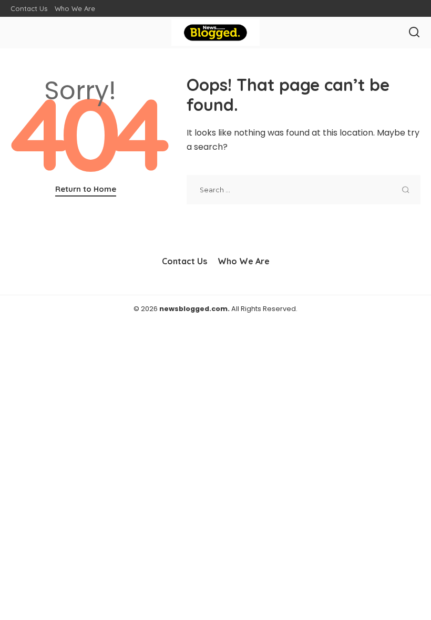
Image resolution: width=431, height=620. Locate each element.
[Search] (414, 32)
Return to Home (85, 189)
